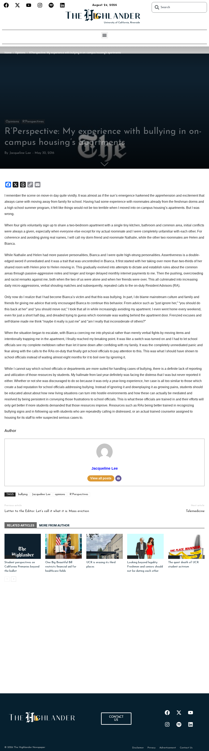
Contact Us (186, 748)
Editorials (174, 557)
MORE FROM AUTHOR (54, 525)
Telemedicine (195, 511)
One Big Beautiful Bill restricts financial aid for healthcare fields (60, 567)
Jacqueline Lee (20, 153)
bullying (23, 494)
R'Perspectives (33, 121)
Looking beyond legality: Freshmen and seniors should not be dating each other (145, 567)
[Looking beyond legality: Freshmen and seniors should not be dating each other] (145, 546)
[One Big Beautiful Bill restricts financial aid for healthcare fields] (63, 546)
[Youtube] (28, 5)
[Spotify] (51, 5)
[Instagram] (40, 5)
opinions (60, 494)
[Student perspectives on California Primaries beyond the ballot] (22, 546)
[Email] (118, 478)
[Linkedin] (62, 5)
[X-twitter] (17, 5)
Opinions (12, 121)
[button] (104, 35)
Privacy (152, 748)
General (50, 557)
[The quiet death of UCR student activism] (186, 546)
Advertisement (167, 748)
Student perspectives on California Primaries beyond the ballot (21, 567)
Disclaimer (138, 748)
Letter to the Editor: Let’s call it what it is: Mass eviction (46, 511)
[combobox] (179, 7)
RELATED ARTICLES (20, 525)
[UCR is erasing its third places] (104, 546)
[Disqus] (104, 642)
